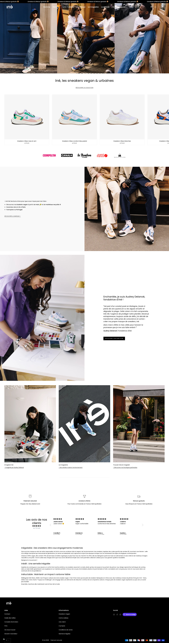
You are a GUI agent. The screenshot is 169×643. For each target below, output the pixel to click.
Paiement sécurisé (56, 640)
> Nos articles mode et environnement (70, 467)
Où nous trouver (9, 630)
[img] (37, 526)
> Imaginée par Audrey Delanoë (14, 467)
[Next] (166, 117)
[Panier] (164, 7)
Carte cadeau (63, 618)
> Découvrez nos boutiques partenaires (125, 467)
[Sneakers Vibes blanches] (122, 117)
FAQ (5, 626)
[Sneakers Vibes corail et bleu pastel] (74, 117)
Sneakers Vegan (64, 614)
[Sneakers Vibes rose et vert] (26, 117)
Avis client (62, 622)
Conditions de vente (66, 630)
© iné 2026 (45, 640)
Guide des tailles (10, 618)
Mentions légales (64, 634)
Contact (7, 614)
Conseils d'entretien (11, 622)
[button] (46, 7)
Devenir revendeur (10, 634)
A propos (62, 626)
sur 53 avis (36, 528)
